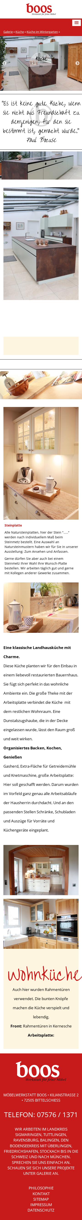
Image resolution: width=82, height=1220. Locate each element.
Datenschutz (41, 1210)
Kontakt (41, 1193)
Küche (19, 32)
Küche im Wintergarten (42, 32)
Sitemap (41, 1199)
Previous (4, 63)
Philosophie (41, 1188)
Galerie (8, 32)
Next (77, 63)
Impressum (41, 1204)
